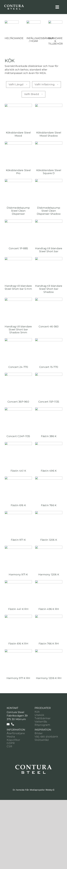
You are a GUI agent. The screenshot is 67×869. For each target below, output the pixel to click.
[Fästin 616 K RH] (18, 616)
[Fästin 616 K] (18, 478)
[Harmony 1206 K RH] (48, 650)
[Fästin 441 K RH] (18, 581)
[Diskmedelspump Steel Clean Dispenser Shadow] (48, 180)
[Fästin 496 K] (48, 443)
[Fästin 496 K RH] (48, 581)
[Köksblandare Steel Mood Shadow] (48, 105)
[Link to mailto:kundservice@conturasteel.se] (8, 724)
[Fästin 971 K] (18, 512)
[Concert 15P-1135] (48, 374)
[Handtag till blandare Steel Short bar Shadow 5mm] (18, 299)
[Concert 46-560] (48, 299)
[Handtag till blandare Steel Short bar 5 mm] (18, 258)
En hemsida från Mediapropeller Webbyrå (33, 790)
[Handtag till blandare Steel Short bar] (48, 221)
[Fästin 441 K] (18, 443)
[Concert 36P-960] (18, 374)
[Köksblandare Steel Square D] (48, 143)
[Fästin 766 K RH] (48, 616)
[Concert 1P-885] (18, 221)
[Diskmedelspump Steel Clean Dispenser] (18, 180)
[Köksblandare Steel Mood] (18, 105)
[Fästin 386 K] (48, 409)
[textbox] (18, 84)
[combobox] (18, 84)
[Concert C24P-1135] (18, 409)
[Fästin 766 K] (48, 478)
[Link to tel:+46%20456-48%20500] (12, 724)
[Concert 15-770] (48, 339)
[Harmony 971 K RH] (18, 650)
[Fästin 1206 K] (48, 512)
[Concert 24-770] (18, 339)
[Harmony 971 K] (18, 547)
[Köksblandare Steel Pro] (18, 143)
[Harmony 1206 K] (48, 547)
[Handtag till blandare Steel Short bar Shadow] (48, 258)
